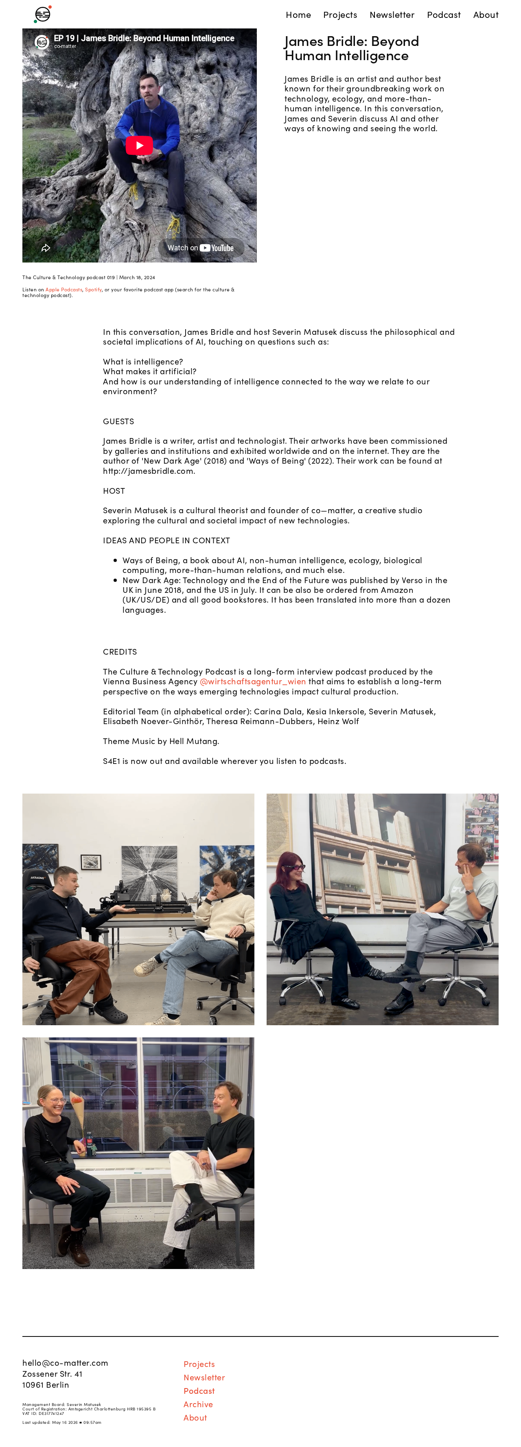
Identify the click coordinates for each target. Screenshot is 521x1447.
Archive (198, 1403)
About (195, 1417)
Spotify (93, 289)
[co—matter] (42, 14)
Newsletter (204, 1376)
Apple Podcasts (64, 289)
